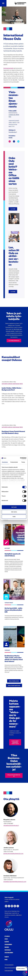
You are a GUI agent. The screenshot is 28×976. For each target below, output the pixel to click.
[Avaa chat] (24, 973)
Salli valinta (14, 511)
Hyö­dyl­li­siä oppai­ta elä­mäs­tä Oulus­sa (13, 555)
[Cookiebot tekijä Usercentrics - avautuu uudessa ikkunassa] (20, 458)
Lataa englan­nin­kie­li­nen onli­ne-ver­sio (15, 742)
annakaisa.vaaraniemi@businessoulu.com (14, 881)
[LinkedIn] (12, 906)
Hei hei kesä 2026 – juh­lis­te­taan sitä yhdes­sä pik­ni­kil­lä (14, 610)
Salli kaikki (14, 507)
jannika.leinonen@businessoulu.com (13, 853)
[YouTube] (15, 906)
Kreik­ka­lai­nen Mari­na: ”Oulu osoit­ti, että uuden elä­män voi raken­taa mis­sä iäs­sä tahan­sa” (14, 658)
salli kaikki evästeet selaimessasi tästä (12, 383)
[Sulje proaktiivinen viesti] (26, 967)
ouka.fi (6, 901)
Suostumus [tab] (5, 462)
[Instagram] (18, 906)
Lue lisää (12, 209)
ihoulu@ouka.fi (13, 132)
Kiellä (14, 516)
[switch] (24, 491)
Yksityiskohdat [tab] (14, 462)
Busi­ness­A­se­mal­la (8, 68)
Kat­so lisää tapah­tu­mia (14, 685)
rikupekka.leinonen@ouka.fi (11, 825)
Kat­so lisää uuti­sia (14, 681)
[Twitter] (9, 906)
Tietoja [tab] (23, 462)
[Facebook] (6, 906)
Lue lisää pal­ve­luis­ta (13, 340)
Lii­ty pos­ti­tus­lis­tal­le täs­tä (14, 775)
